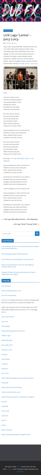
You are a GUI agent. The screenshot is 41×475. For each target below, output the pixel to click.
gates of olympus (7, 430)
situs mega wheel (7, 345)
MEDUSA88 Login (7, 340)
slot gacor (5, 354)
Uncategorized (8, 30)
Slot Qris (4, 401)
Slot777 (4, 420)
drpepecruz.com (7, 350)
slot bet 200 (5, 411)
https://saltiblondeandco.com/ (11, 291)
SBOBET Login (6, 335)
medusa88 (5, 383)
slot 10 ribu (5, 373)
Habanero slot (6, 300)
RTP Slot (28, 310)
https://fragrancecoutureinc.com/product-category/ (18, 397)
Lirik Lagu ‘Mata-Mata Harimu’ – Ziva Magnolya (21, 219)
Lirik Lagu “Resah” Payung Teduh (25, 224)
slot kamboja (6, 359)
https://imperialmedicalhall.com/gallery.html (16, 434)
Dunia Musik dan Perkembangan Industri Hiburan (17, 259)
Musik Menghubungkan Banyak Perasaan (15, 254)
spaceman (5, 416)
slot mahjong (6, 326)
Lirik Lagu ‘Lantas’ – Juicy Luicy (27, 63)
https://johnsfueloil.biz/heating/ (12, 387)
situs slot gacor (6, 286)
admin (15, 43)
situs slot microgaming (9, 295)
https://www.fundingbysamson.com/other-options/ (18, 378)
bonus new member (8, 317)
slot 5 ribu (5, 321)
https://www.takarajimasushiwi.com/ (13, 331)
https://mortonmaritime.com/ (11, 392)
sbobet (4, 425)
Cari (37, 234)
